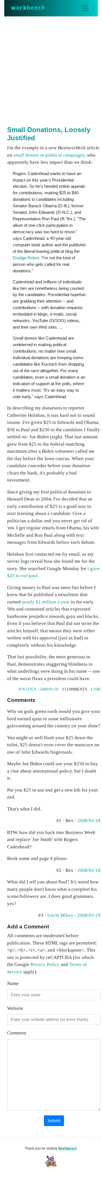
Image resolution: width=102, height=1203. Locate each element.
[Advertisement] (51, 70)
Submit (54, 1120)
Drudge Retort (26, 257)
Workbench (67, 1148)
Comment (16, 1033)
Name (13, 983)
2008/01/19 (89, 915)
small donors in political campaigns (49, 155)
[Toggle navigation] (85, 8)
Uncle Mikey (60, 915)
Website (15, 1008)
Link (96, 689)
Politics (27, 689)
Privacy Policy (45, 964)
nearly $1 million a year (46, 602)
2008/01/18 (49, 689)
